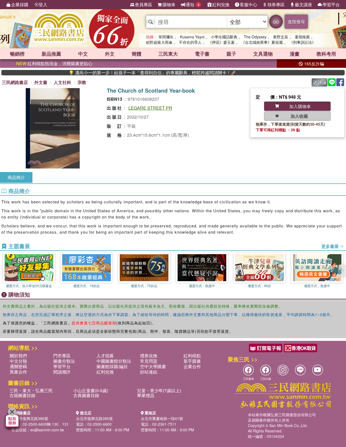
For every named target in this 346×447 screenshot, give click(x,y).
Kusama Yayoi (192, 36)
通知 (192, 4)
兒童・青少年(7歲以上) (159, 390)
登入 (43, 4)
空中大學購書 (153, 366)
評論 (322, 82)
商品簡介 (16, 177)
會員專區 (143, 4)
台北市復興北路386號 (29, 418)
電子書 (202, 53)
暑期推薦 (302, 36)
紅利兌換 (220, 4)
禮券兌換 (148, 355)
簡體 (136, 53)
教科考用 (326, 53)
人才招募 (105, 355)
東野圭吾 (280, 36)
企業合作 (192, 366)
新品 (51, 53)
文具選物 (263, 53)
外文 (110, 53)
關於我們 (18, 355)
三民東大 (168, 53)
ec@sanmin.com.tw (47, 429)
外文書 (40, 82)
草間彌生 (166, 36)
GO (276, 22)
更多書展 (330, 246)
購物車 (168, 4)
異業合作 (18, 372)
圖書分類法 (64, 361)
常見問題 (148, 361)
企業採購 (19, 4)
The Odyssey (255, 36)
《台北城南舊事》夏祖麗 (262, 42)
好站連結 (148, 372)
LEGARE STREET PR (150, 108)
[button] (342, 271)
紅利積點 (192, 355)
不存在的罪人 (190, 42)
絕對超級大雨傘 (159, 42)
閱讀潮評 (62, 372)
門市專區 (62, 355)
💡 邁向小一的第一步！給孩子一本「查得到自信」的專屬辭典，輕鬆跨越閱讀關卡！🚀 (141, 72)
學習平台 (331, 4)
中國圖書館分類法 (114, 361)
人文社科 (62, 82)
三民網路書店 (15, 82)
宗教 (82, 82)
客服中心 (248, 4)
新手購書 (192, 361)
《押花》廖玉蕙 (221, 42)
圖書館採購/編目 (112, 366)
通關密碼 (18, 366)
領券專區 (276, 4)
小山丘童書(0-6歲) (90, 390)
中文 (83, 53)
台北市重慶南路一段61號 (162, 418)
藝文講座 (303, 4)
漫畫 (295, 53)
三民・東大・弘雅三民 (31, 390)
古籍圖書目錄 (22, 395)
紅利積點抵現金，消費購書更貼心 (54, 63)
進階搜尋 (296, 21)
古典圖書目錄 (86, 395)
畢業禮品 (145, 395)
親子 (231, 53)
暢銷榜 (17, 53)
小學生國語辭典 (224, 36)
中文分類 (18, 361)
